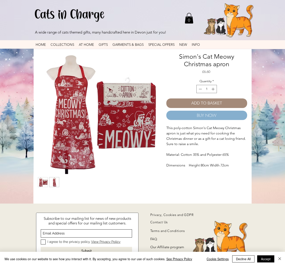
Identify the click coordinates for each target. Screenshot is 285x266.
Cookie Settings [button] (218, 259)
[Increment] (213, 89)
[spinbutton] (207, 89)
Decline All (243, 259)
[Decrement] (200, 89)
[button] (189, 18)
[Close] (279, 258)
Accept (266, 259)
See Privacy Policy (179, 259)
